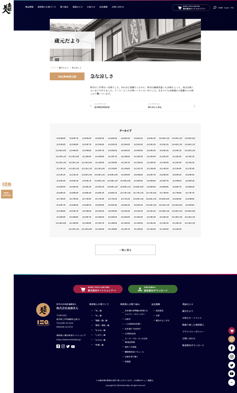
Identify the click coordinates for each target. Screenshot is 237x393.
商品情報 (29, 6)
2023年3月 (164, 156)
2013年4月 (138, 223)
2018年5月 (61, 192)
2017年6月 (61, 198)
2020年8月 (138, 174)
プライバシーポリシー (193, 331)
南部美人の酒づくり (47, 6)
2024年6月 (112, 150)
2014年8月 (73, 217)
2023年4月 (151, 156)
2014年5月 (112, 217)
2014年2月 (151, 217)
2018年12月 (112, 186)
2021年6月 (151, 168)
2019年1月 (99, 186)
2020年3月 (61, 180)
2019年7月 (164, 180)
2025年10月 (190, 138)
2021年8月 (125, 168)
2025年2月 (151, 144)
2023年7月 (112, 156)
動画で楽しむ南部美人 (193, 324)
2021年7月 (138, 168)
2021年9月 (112, 168)
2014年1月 (164, 217)
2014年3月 (138, 217)
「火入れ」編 (99, 339)
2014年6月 (99, 217)
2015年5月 (99, 211)
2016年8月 (189, 198)
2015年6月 (86, 211)
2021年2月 (61, 174)
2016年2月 (125, 205)
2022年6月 (138, 162)
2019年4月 (61, 186)
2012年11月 (74, 229)
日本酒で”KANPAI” (133, 328)
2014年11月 (177, 211)
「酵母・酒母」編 (101, 325)
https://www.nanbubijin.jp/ (68, 339)
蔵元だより (187, 311)
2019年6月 (177, 180)
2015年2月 (138, 211)
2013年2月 (164, 223)
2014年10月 (190, 211)
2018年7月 (177, 186)
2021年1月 (73, 174)
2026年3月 (125, 138)
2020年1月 (86, 180)
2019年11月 (112, 180)
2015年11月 (164, 205)
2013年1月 (177, 223)
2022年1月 (61, 168)
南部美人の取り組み (130, 304)
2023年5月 (138, 156)
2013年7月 (99, 223)
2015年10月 (177, 205)
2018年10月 (138, 186)
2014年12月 (164, 211)
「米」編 (97, 310)
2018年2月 (99, 192)
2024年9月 (73, 150)
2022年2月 (189, 162)
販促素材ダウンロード (193, 345)
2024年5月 (125, 150)
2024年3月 (151, 150)
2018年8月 (164, 186)
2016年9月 (177, 198)
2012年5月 (151, 229)
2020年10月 (112, 174)
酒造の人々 (78, 6)
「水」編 (97, 315)
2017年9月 (164, 192)
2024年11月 (190, 144)
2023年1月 (189, 156)
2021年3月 (189, 168)
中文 (232, 8)
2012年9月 (99, 229)
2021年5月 (164, 168)
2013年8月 (86, 223)
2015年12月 (151, 205)
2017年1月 (125, 198)
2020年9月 (125, 174)
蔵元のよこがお (162, 320)
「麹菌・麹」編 (100, 320)
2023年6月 (125, 156)
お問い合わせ (118, 6)
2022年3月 (177, 162)
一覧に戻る (125, 250)
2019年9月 (138, 180)
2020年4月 (189, 174)
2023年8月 (99, 156)
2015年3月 (125, 211)
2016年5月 (86, 205)
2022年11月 (74, 162)
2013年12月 (177, 217)
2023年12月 (190, 150)
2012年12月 (190, 223)
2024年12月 (177, 144)
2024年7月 (99, 150)
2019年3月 (73, 186)
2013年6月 (112, 223)
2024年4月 (138, 150)
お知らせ (91, 6)
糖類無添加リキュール (134, 351)
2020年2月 (73, 180)
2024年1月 (177, 150)
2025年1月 (164, 144)
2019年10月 (125, 180)
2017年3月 (99, 198)
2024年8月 (86, 150)
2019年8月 (151, 180)
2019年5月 (189, 180)
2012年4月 (164, 229)
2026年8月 (61, 138)
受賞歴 (128, 361)
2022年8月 (112, 162)
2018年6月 (189, 186)
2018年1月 (112, 192)
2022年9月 (99, 162)
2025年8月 (73, 144)
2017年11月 (138, 192)
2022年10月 (86, 162)
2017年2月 (112, 198)
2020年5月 (177, 174)
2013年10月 (61, 223)
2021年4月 (177, 168)
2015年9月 (189, 205)
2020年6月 (164, 174)
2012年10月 (86, 229)
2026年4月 (112, 138)
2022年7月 (125, 162)
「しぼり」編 (99, 335)
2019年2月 (86, 186)
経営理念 (159, 310)
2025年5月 (112, 144)
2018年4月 (73, 192)
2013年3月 (151, 223)
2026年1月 (151, 138)
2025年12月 (164, 138)
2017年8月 (177, 192)
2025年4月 (125, 144)
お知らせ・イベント (192, 317)
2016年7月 (61, 205)
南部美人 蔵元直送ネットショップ (71, 335)
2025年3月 (138, 144)
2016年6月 (73, 205)
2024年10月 (61, 150)
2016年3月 (112, 205)
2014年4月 (125, 217)
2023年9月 (86, 156)
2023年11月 (61, 156)
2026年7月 (73, 138)
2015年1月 (151, 211)
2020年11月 (99, 174)
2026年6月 (86, 138)
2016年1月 (138, 205)
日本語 (220, 8)
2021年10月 (99, 168)
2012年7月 (125, 229)
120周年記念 (130, 333)
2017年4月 (86, 198)
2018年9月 (151, 186)
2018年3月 (86, 192)
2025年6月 (99, 144)
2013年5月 (125, 223)
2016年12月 (138, 198)
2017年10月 (151, 192)
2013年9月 (73, 223)
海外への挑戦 (130, 346)
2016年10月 (164, 198)
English (226, 8)
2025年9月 (61, 144)
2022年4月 (164, 162)
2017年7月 (189, 192)
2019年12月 (99, 180)
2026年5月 (99, 138)
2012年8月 (112, 229)
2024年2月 (164, 150)
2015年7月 (73, 211)
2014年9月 (61, 217)
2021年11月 (86, 168)
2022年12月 (61, 162)
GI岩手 (128, 319)
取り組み (64, 6)
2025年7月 (86, 144)
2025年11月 (177, 138)
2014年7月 (86, 217)
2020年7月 (151, 174)
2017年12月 (125, 192)
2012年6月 (138, 229)
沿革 (158, 315)
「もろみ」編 (99, 330)
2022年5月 (151, 162)
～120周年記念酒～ (133, 323)
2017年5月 (73, 198)
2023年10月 (74, 156)
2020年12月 (86, 174)
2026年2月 (138, 138)
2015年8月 (61, 211)
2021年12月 (74, 168)
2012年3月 (177, 229)
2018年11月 (125, 186)
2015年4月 (112, 211)
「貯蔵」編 (98, 344)
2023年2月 (177, 156)
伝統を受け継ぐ (131, 356)
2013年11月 (190, 217)
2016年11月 (151, 198)
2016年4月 (99, 205)
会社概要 (103, 6)
